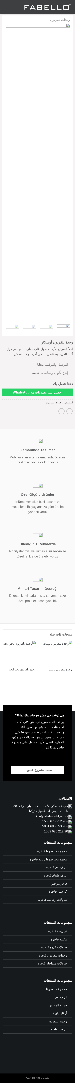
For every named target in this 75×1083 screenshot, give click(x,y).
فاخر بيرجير (59, 883)
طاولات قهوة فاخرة (54, 947)
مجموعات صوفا (56, 989)
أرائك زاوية (60, 1013)
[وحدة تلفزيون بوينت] (55, 653)
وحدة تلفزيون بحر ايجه (22, 669)
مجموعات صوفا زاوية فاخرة (48, 859)
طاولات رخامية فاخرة (52, 899)
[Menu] (5, 7)
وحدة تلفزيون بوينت (60, 669)
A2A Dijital (33, 1077)
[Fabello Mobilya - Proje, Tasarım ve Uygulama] (47, 7)
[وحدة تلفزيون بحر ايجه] (19, 653)
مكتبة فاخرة (59, 939)
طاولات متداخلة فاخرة (52, 963)
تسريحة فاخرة (57, 931)
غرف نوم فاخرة (56, 867)
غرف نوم (61, 997)
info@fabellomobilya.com (52, 816)
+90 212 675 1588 (55, 821)
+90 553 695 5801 (55, 826)
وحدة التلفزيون (57, 1021)
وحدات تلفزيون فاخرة (52, 955)
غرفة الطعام (58, 1029)
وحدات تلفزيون (60, 19)
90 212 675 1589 (56, 831)
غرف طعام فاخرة (55, 875)
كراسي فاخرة (58, 891)
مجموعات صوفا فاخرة (52, 851)
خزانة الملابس (58, 1005)
